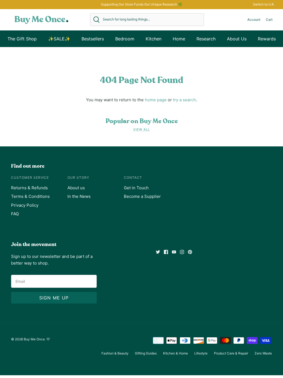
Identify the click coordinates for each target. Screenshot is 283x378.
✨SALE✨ (59, 39)
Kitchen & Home (175, 353)
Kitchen (153, 39)
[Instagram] (182, 252)
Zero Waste (263, 353)
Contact (133, 177)
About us (76, 187)
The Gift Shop (22, 39)
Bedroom (124, 39)
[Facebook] (166, 252)
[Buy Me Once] (41, 20)
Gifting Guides (146, 353)
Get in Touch (136, 187)
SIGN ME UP (54, 298)
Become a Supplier (142, 196)
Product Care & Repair (231, 353)
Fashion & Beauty (115, 353)
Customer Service (30, 177)
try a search (184, 99)
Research (206, 39)
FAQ (15, 213)
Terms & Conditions (30, 196)
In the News (79, 196)
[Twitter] (158, 252)
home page (156, 99)
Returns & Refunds (29, 187)
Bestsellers (93, 39)
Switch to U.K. (264, 4)
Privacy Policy (24, 205)
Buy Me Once (34, 339)
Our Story (78, 177)
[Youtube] (174, 252)
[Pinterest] (190, 252)
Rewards (267, 39)
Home (179, 39)
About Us (237, 39)
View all (141, 129)
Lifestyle (201, 353)
